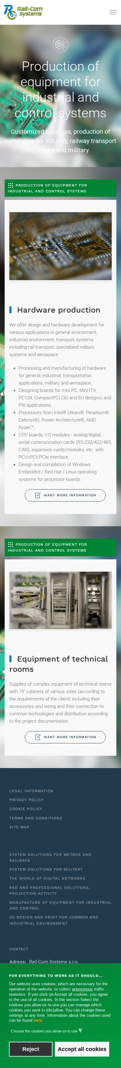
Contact (19, 949)
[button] (113, 12)
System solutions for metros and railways (50, 857)
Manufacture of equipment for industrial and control (60, 905)
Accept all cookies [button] (82, 1049)
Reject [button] (30, 1049)
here (38, 1020)
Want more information (70, 495)
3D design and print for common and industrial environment (54, 920)
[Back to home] (23, 12)
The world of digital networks (47, 878)
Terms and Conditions (35, 818)
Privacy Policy (26, 800)
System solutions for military (46, 869)
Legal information (31, 791)
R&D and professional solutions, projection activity (49, 890)
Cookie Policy (25, 809)
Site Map (19, 827)
